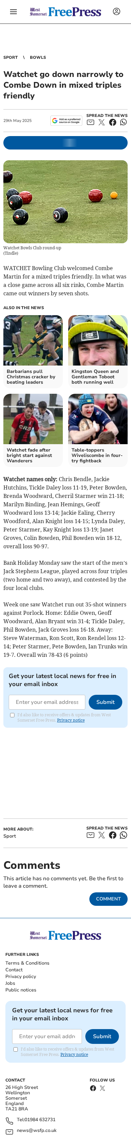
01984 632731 (40, 1120)
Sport (10, 57)
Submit (105, 702)
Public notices (20, 990)
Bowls (38, 57)
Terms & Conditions (27, 963)
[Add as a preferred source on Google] (66, 121)
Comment (108, 899)
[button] (13, 12)
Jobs (10, 983)
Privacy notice (71, 720)
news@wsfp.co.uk (36, 1131)
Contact (14, 970)
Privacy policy (20, 976)
